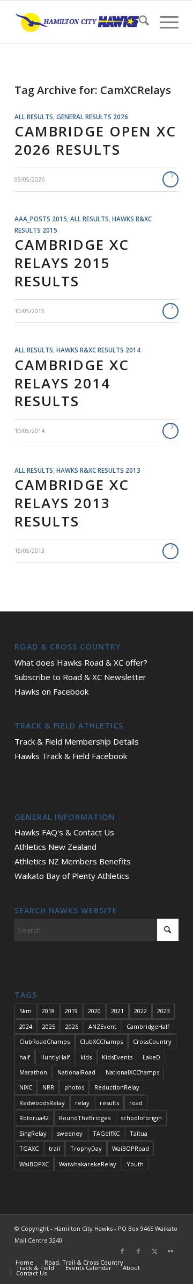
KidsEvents (117, 1057)
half (24, 1057)
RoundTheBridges (84, 1118)
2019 (71, 1011)
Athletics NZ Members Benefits (72, 861)
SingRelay (33, 1133)
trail (54, 1148)
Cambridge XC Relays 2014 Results (71, 383)
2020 (94, 1011)
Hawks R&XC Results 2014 (98, 349)
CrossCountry (152, 1041)
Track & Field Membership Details (76, 741)
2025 (48, 1026)
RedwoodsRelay (42, 1103)
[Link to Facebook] (122, 1251)
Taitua (138, 1133)
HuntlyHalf (55, 1057)
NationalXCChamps (132, 1072)
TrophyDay (86, 1148)
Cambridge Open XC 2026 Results (95, 140)
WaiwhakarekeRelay (87, 1164)
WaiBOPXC (34, 1164)
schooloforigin (141, 1118)
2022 (140, 1011)
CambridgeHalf (148, 1026)
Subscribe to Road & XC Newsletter (80, 677)
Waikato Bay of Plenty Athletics (71, 875)
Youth (135, 1164)
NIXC (25, 1087)
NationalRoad (76, 1072)
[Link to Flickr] (170, 1251)
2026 (71, 1026)
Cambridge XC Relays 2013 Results (71, 503)
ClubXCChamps (101, 1041)
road (136, 1103)
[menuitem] (138, 22)
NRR (48, 1087)
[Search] (138, 22)
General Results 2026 (92, 116)
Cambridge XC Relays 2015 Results (71, 263)
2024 (25, 1026)
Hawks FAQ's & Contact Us (64, 832)
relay (82, 1103)
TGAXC (29, 1148)
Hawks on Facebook (51, 691)
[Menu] (164, 22)
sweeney (70, 1133)
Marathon (33, 1072)
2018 (48, 1011)
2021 (117, 1011)
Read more (170, 179)
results (109, 1103)
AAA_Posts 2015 (40, 218)
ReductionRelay (116, 1087)
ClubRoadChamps (44, 1041)
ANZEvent (102, 1026)
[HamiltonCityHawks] (80, 22)
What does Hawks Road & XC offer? (80, 662)
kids (86, 1057)
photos (74, 1087)
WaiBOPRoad (130, 1148)
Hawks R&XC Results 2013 (98, 470)
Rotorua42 (34, 1118)
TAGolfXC (106, 1133)
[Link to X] (154, 1251)
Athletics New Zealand (55, 846)
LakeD (151, 1057)
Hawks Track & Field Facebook (70, 756)
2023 (163, 1011)
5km (25, 1011)
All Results (33, 116)
